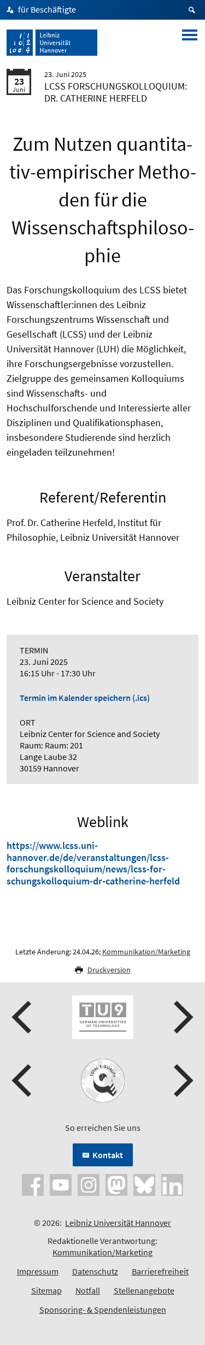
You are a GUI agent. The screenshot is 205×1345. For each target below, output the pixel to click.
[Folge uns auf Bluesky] (144, 1183)
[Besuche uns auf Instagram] (88, 1183)
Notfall (87, 1290)
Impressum (37, 1271)
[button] (23, 1017)
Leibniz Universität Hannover (118, 1222)
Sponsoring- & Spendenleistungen (102, 1309)
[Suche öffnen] (193, 10)
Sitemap (46, 1290)
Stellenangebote (144, 1290)
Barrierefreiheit (160, 1271)
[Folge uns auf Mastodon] (116, 1183)
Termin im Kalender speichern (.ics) (85, 697)
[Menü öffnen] (189, 43)
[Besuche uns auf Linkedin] (172, 1183)
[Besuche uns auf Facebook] (32, 1183)
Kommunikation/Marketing (146, 952)
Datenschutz (95, 1271)
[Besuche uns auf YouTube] (60, 1183)
